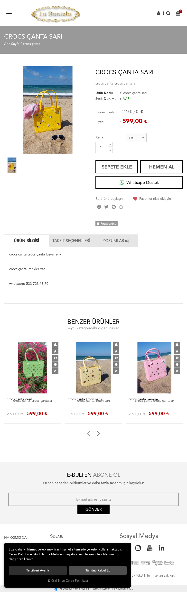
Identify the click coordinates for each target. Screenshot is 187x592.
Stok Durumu (105, 99)
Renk (99, 137)
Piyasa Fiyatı (104, 112)
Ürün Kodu (104, 93)
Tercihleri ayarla (37, 570)
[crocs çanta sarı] (48, 110)
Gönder (93, 509)
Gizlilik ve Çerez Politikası (69, 580)
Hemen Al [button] (161, 167)
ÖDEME (56, 536)
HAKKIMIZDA (15, 537)
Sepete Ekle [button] (117, 167)
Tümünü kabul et (97, 570)
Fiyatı (99, 122)
